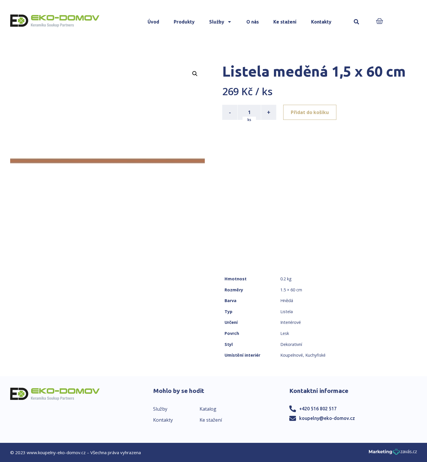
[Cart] (379, 21)
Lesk (284, 333)
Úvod (153, 21)
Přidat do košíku (310, 112)
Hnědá (286, 300)
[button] (356, 22)
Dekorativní (291, 344)
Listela (286, 311)
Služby (216, 21)
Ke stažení (285, 21)
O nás (252, 21)
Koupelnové (291, 355)
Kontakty (321, 21)
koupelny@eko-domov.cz (327, 418)
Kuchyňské (315, 355)
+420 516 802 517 (318, 408)
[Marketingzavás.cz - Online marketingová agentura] (393, 453)
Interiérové (290, 322)
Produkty (184, 21)
